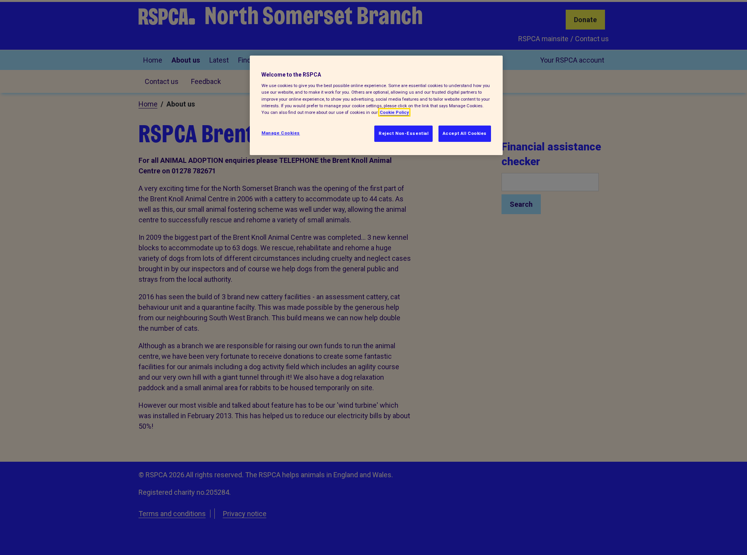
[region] (376, 105)
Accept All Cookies (465, 133)
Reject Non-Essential (403, 133)
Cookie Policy (394, 112)
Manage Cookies (280, 133)
